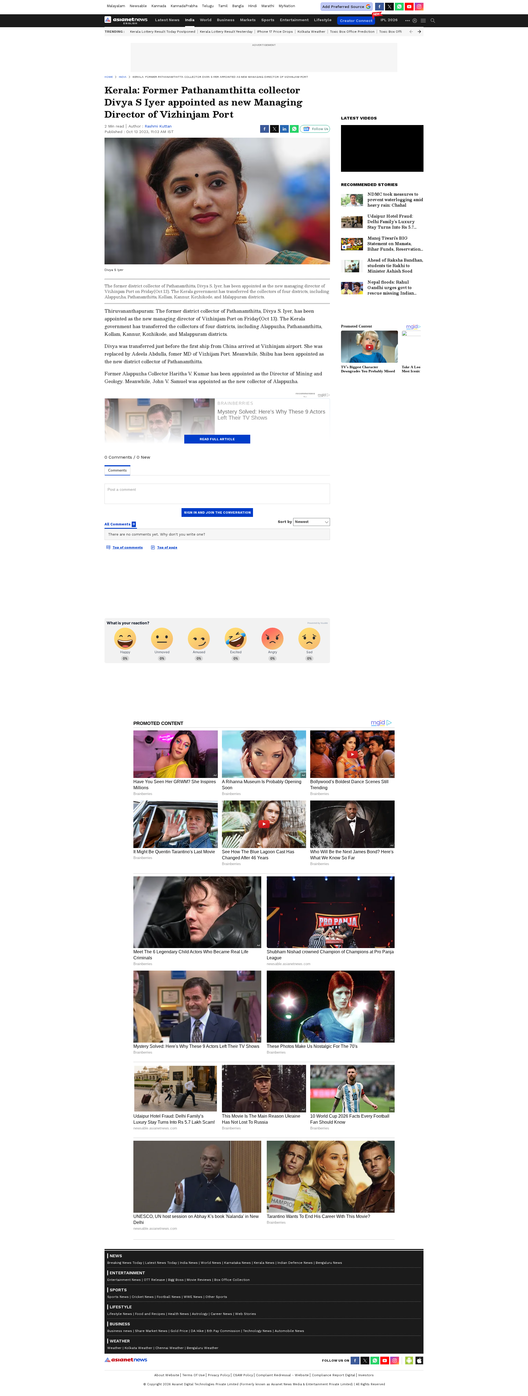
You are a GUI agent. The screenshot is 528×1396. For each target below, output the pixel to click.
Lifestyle (323, 20)
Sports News (118, 1297)
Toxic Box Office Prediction (352, 32)
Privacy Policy (219, 1375)
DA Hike (197, 1331)
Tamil (223, 6)
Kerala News (264, 1263)
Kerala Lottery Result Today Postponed (162, 32)
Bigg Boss (176, 1280)
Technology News (257, 1331)
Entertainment (294, 20)
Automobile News (289, 1331)
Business (226, 20)
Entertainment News (124, 1280)
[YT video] (409, 6)
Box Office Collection (232, 1280)
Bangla (238, 6)
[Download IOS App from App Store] (419, 1360)
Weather (114, 1348)
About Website (166, 1375)
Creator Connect (356, 20)
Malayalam (116, 6)
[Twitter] (389, 6)
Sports (267, 20)
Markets (248, 20)
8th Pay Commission (223, 1331)
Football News (169, 1297)
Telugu (208, 6)
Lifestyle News (119, 1314)
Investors (366, 1375)
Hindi (252, 6)
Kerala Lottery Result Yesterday (226, 32)
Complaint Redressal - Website (282, 1375)
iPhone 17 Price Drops (275, 32)
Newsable (138, 6)
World (205, 20)
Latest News (167, 20)
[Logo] (128, 20)
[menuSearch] (433, 20)
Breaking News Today (124, 1263)
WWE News (193, 1297)
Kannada (158, 6)
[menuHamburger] (423, 20)
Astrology (200, 1314)
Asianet (126, 1359)
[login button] (416, 20)
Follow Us (320, 129)
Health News (178, 1314)
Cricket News (143, 1297)
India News (189, 1263)
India (189, 20)
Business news (119, 1331)
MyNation (287, 6)
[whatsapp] (399, 6)
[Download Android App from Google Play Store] (409, 1360)
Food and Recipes (150, 1314)
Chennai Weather (169, 1348)
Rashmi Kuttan (158, 126)
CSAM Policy (243, 1375)
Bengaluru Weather (202, 1348)
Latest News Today (161, 1263)
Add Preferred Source (343, 6)
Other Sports (216, 1297)
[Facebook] (379, 6)
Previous (411, 32)
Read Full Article (217, 439)
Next (419, 32)
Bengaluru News (329, 1263)
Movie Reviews (199, 1280)
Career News (221, 1314)
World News (211, 1263)
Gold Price (179, 1331)
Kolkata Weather (311, 32)
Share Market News (151, 1331)
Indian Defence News (295, 1263)
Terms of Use (193, 1375)
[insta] (419, 6)
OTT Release (154, 1280)
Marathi (267, 6)
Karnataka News (237, 1263)
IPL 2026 (389, 20)
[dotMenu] (407, 20)
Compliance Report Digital (333, 1375)
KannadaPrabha (183, 6)
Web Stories (245, 1314)
